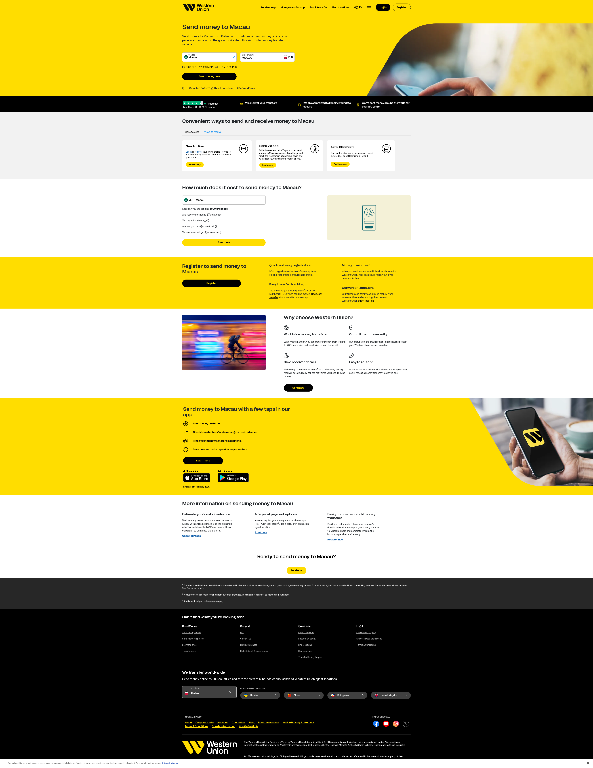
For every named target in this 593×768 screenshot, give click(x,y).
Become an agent (307, 638)
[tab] (192, 132)
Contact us (245, 638)
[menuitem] (198, 7)
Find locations (340, 164)
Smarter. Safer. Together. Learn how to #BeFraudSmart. (223, 88)
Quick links (304, 626)
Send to (191, 55)
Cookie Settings (248, 726)
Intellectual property (366, 632)
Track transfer (189, 651)
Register (211, 283)
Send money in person (193, 638)
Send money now (209, 76)
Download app (305, 651)
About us (222, 722)
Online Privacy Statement (369, 638)
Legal (359, 626)
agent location (366, 300)
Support (245, 626)
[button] (358, 7)
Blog (251, 722)
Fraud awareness (248, 644)
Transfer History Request (310, 657)
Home (188, 722)
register (198, 151)
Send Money (189, 626)
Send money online (191, 632)
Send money (195, 165)
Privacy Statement (170, 763)
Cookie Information (223, 726)
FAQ (242, 632)
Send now (224, 242)
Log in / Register (306, 632)
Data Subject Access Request (254, 651)
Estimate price (189, 644)
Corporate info (205, 722)
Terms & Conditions (366, 644)
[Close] (588, 763)
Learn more (267, 165)
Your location (196, 688)
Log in (189, 151)
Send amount (248, 55)
